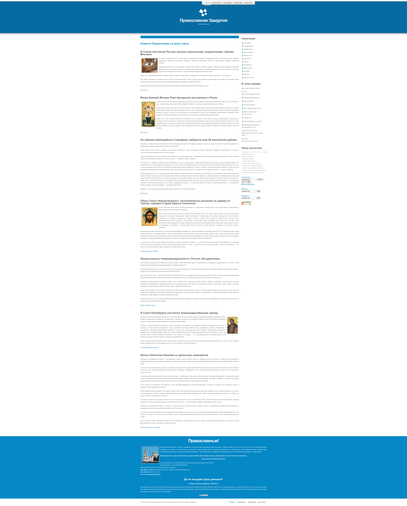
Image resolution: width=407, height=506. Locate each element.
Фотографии (227, 2)
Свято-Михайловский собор (252, 108)
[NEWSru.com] (143, 305)
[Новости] (153, 305)
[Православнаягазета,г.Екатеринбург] (150, 427)
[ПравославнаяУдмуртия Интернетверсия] (203, 22)
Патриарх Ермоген (249, 105)
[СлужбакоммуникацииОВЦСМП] (149, 251)
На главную (247, 43)
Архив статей (248, 55)
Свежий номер (238, 2)
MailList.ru (244, 189)
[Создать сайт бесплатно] (203, 495)
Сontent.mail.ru (246, 177)
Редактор (246, 74)
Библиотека (247, 58)
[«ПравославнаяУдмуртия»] (200, 483)
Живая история (248, 101)
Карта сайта (248, 2)
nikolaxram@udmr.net (154, 474)
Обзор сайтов (248, 68)
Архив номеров (248, 52)
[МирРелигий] (143, 90)
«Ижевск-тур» (248, 118)
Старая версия (216, 2)
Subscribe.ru (245, 195)
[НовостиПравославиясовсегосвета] (164, 43)
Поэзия (246, 62)
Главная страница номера (252, 88)
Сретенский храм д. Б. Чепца (252, 121)
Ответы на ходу (248, 77)
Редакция (247, 71)
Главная (207, 2)
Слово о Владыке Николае (252, 94)
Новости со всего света (251, 141)
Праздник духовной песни (252, 97)
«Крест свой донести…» (251, 112)
